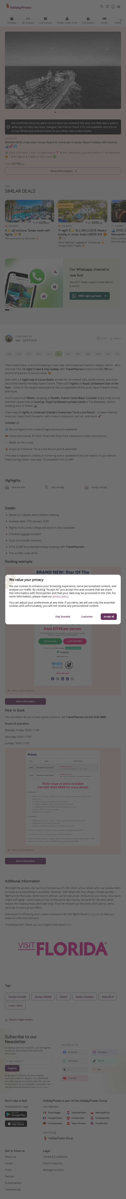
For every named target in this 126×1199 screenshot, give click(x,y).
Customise (87, 616)
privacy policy (60, 596)
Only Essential (62, 616)
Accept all (109, 616)
